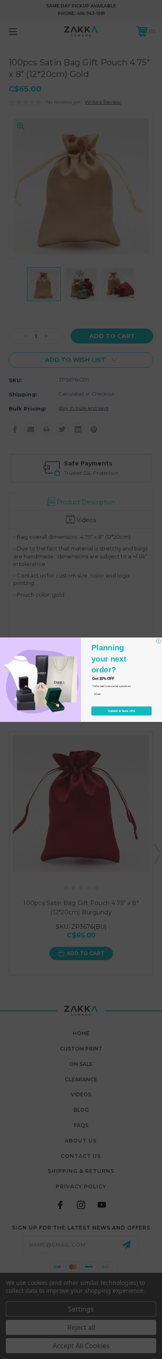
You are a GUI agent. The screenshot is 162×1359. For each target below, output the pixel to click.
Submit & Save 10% (121, 710)
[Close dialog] (158, 641)
